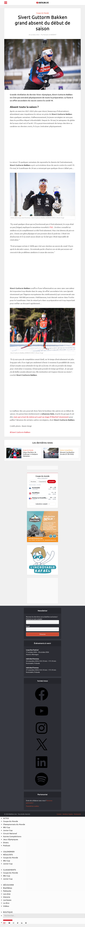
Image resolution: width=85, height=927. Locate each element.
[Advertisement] (42, 145)
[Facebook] (41, 701)
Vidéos (6, 906)
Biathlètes (7, 888)
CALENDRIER (9, 851)
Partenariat (77, 814)
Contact (59, 814)
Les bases (7, 900)
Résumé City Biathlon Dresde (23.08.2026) (67, 453)
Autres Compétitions (66, 450)
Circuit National (10, 833)
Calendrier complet (41, 504)
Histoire (6, 897)
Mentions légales (68, 814)
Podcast (6, 845)
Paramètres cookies (32, 806)
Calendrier (52, 481)
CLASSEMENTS (9, 869)
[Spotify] (41, 786)
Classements (42, 481)
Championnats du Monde (14, 824)
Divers (5, 842)
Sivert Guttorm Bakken (20, 432)
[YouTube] (41, 718)
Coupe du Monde (42, 13)
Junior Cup (8, 830)
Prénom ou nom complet (34, 619)
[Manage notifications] (4, 923)
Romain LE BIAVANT (49, 34)
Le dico (6, 903)
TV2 (51, 227)
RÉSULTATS (8, 854)
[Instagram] (41, 735)
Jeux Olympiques (10, 839)
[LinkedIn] (41, 769)
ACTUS (6, 818)
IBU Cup (6, 827)
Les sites (6, 894)
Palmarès (7, 891)
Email (28, 626)
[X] (41, 752)
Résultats (33, 481)
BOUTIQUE (8, 912)
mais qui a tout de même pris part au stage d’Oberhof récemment (41, 417)
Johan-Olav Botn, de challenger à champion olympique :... (30, 454)
